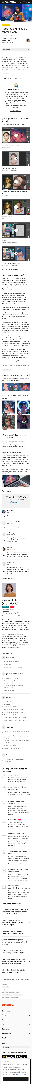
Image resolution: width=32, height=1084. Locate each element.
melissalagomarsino (13, 533)
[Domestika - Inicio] (16, 1005)
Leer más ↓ (5, 73)
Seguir (7, 613)
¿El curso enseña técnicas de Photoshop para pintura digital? (13, 952)
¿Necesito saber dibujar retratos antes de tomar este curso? (14, 971)
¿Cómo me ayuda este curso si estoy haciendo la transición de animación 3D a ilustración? (13, 961)
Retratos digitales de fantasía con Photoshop (14, 32)
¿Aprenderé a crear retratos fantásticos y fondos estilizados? (14, 932)
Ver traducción (11, 573)
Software (5, 1020)
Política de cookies (21, 1074)
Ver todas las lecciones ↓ (10, 269)
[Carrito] (24, 2)
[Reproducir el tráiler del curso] (16, 13)
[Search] (20, 2)
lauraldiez (10, 511)
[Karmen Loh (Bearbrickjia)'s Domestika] (12, 613)
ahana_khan (11, 562)
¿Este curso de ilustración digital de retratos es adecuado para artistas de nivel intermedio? (15, 911)
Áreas (4, 1015)
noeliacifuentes (12, 89)
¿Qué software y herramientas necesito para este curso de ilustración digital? (13, 922)
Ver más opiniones (15, 111)
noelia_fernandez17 (13, 522)
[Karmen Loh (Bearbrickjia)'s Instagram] (18, 613)
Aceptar (16, 1078)
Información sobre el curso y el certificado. (16, 979)
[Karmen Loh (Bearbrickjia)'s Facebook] (15, 613)
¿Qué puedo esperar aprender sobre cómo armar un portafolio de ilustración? (15, 942)
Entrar (28, 2)
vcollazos (10, 548)
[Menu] (3, 2)
